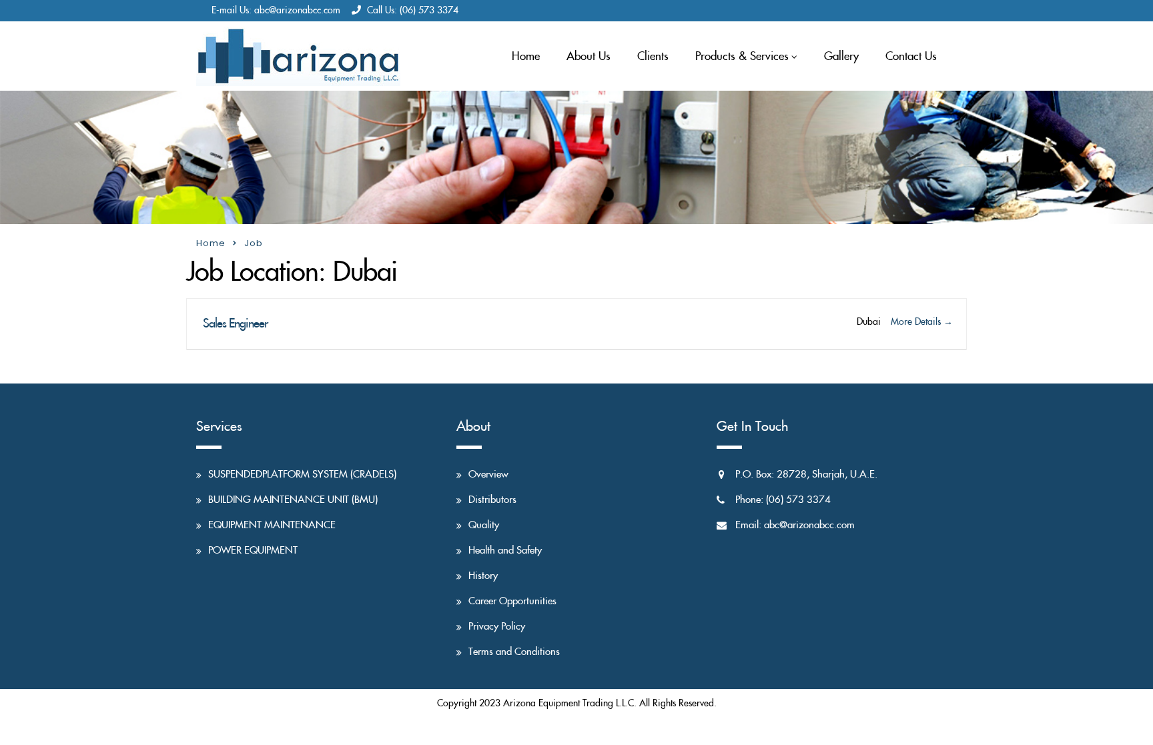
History (483, 576)
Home (526, 56)
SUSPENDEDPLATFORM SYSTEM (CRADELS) (302, 474)
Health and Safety (505, 550)
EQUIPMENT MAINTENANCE (272, 525)
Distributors (492, 500)
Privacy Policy (496, 626)
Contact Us (911, 56)
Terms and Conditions (514, 652)
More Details (917, 322)
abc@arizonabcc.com (297, 10)
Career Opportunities (512, 601)
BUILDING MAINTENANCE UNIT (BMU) (293, 500)
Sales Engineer (234, 324)
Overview (488, 474)
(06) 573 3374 (429, 10)
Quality (483, 525)
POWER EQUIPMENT (253, 550)
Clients (653, 56)
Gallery (841, 56)
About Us (588, 56)
